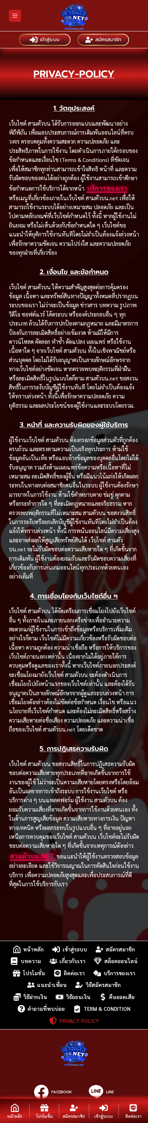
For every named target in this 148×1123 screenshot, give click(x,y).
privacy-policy (79, 1020)
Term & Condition (107, 1008)
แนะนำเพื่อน (52, 984)
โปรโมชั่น (34, 973)
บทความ (31, 961)
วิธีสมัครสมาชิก (103, 984)
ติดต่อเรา (74, 973)
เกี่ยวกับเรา (72, 961)
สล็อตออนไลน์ (121, 961)
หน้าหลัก (33, 949)
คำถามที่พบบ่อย (46, 1008)
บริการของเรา (107, 188)
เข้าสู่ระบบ (50, 39)
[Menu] (15, 16)
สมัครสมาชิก (108, 39)
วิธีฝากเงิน (35, 997)
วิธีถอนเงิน (78, 997)
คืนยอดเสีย (122, 997)
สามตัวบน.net (32, 856)
